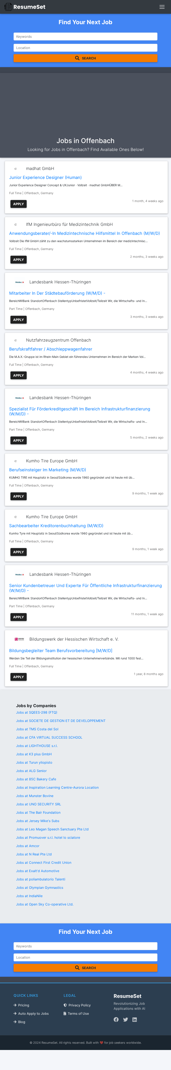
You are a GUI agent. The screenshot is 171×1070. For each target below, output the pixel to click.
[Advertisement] (85, 106)
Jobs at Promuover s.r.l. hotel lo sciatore (48, 837)
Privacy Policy (80, 1005)
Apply (18, 204)
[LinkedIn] (134, 1019)
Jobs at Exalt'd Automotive (37, 871)
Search (88, 58)
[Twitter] (125, 1019)
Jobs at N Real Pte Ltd (34, 854)
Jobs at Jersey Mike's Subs (37, 821)
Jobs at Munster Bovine (34, 796)
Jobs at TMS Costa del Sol (37, 729)
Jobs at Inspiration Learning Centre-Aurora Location (57, 787)
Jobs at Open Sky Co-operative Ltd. (44, 904)
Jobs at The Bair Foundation (38, 812)
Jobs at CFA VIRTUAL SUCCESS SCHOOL (49, 737)
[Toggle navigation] (162, 7)
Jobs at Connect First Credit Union (43, 862)
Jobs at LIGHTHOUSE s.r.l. (37, 746)
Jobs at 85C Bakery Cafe (36, 779)
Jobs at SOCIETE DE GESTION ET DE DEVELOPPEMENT (61, 721)
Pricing (23, 1005)
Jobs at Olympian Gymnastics (39, 887)
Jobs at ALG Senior (31, 771)
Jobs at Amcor (27, 846)
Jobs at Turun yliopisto (34, 762)
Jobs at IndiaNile (29, 896)
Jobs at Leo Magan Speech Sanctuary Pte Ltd (52, 829)
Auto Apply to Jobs (33, 1013)
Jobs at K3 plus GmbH (34, 754)
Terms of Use (78, 1013)
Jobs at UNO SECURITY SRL (38, 804)
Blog (21, 1022)
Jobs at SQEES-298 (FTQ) (36, 712)
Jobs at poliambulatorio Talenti (40, 879)
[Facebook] (116, 1019)
